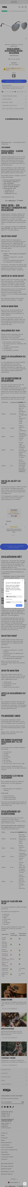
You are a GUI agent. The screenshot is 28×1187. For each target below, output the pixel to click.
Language (9, 599)
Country (9, 593)
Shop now (19, 605)
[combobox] (11, 596)
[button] (22, 581)
